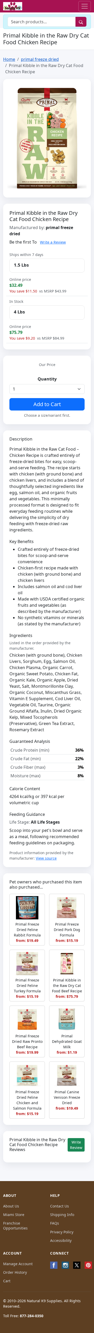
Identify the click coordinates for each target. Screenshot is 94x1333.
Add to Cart (47, 404)
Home (9, 59)
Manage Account (18, 1263)
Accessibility (61, 1240)
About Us (11, 1206)
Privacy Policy (61, 1231)
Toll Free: (23, 1315)
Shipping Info (62, 1214)
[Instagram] (65, 1265)
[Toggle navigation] (84, 6)
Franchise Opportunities (15, 1226)
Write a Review (53, 242)
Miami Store (13, 1214)
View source (46, 858)
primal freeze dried (40, 59)
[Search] (80, 22)
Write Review (76, 1145)
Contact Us (59, 1206)
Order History (15, 1272)
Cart (6, 1280)
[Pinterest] (88, 1265)
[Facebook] (53, 1265)
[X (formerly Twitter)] (76, 1265)
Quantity (47, 379)
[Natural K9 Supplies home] (12, 6)
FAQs (54, 1223)
